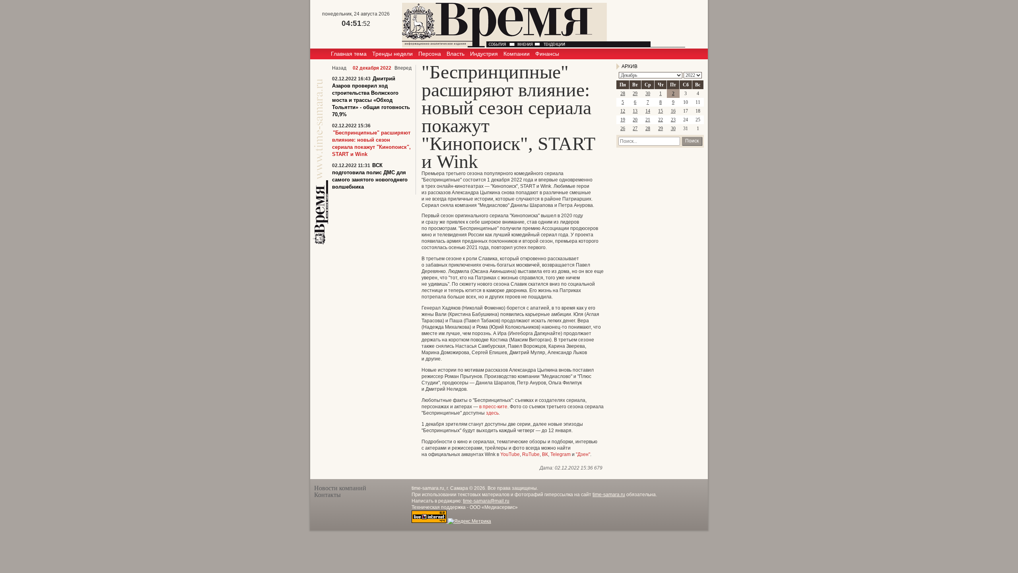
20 (635, 119)
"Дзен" (583, 454)
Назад (339, 68)
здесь (492, 413)
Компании (516, 54)
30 (647, 93)
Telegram (560, 454)
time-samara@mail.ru (486, 501)
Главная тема (349, 54)
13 (635, 111)
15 (660, 111)
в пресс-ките (493, 406)
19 (622, 119)
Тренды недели (392, 54)
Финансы (547, 54)
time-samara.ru (609, 494)
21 (647, 119)
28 (622, 93)
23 (673, 119)
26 (622, 128)
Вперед (403, 68)
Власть (455, 54)
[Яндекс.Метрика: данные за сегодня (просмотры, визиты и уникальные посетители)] (469, 521)
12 (622, 111)
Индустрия (484, 54)
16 (673, 111)
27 (635, 128)
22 (660, 119)
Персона (429, 54)
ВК (545, 454)
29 (635, 93)
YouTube (510, 454)
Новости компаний (340, 488)
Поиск (692, 141)
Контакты (327, 494)
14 (647, 111)
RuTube (531, 454)
